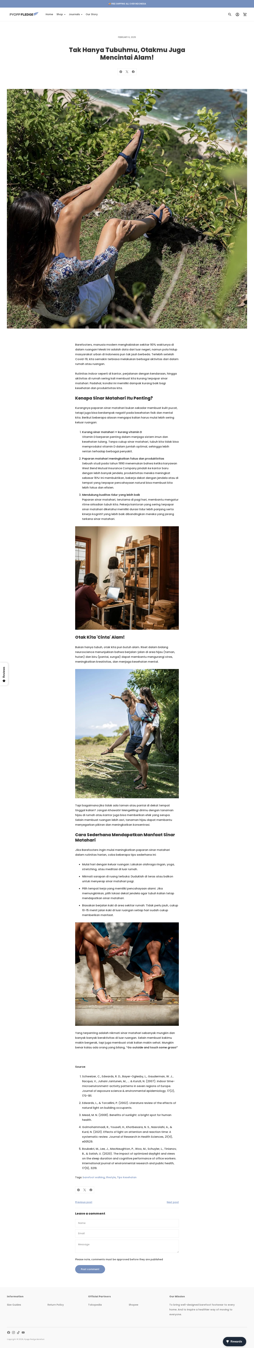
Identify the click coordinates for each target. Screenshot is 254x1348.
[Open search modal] (230, 14)
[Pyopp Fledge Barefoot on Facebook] (8, 1332)
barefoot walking (94, 1177)
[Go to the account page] (237, 14)
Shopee (133, 1304)
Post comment (90, 1269)
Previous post (83, 1202)
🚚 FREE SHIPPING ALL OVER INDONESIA (127, 3)
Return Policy (56, 1304)
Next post (173, 1202)
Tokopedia (95, 1304)
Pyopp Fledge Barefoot (34, 1339)
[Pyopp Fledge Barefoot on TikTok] (18, 1332)
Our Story (92, 14)
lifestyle (111, 1177)
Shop (60, 14)
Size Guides (14, 1304)
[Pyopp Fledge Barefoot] (24, 14)
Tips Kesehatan (127, 1177)
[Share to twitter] (127, 71)
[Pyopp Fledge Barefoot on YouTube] (23, 1332)
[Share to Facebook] (133, 71)
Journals (74, 14)
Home (49, 14)
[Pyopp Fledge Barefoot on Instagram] (13, 1332)
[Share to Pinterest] (121, 71)
